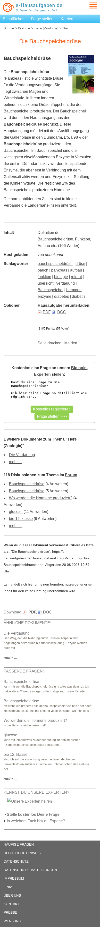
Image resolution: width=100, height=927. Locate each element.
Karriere (68, 19)
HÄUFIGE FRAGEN (19, 844)
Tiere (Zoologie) (46, 28)
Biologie (24, 28)
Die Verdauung (22, 455)
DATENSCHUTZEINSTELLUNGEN (30, 870)
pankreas (59, 270)
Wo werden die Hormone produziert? (40, 498)
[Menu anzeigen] (87, 5)
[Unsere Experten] (29, 801)
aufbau (76, 270)
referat (76, 277)
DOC (61, 312)
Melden (70, 343)
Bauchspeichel (50, 290)
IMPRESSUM (14, 878)
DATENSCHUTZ (16, 861)
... (10, 657)
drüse (80, 264)
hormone (74, 290)
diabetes (61, 296)
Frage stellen (42, 19)
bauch (43, 270)
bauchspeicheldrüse (55, 264)
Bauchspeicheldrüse (26, 484)
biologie (61, 277)
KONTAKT (11, 904)
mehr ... (15, 462)
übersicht (45, 283)
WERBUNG (12, 921)
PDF (46, 312)
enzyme (44, 296)
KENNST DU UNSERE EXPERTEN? (36, 792)
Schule (9, 28)
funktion (44, 277)
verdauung (65, 283)
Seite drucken (49, 343)
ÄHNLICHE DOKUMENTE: (27, 623)
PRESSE (10, 912)
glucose (16, 512)
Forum (71, 475)
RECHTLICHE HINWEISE (23, 853)
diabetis (78, 296)
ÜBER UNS (12, 895)
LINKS (8, 887)
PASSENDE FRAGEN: (24, 671)
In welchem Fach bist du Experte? (36, 821)
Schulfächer (13, 19)
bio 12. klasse (21, 519)
